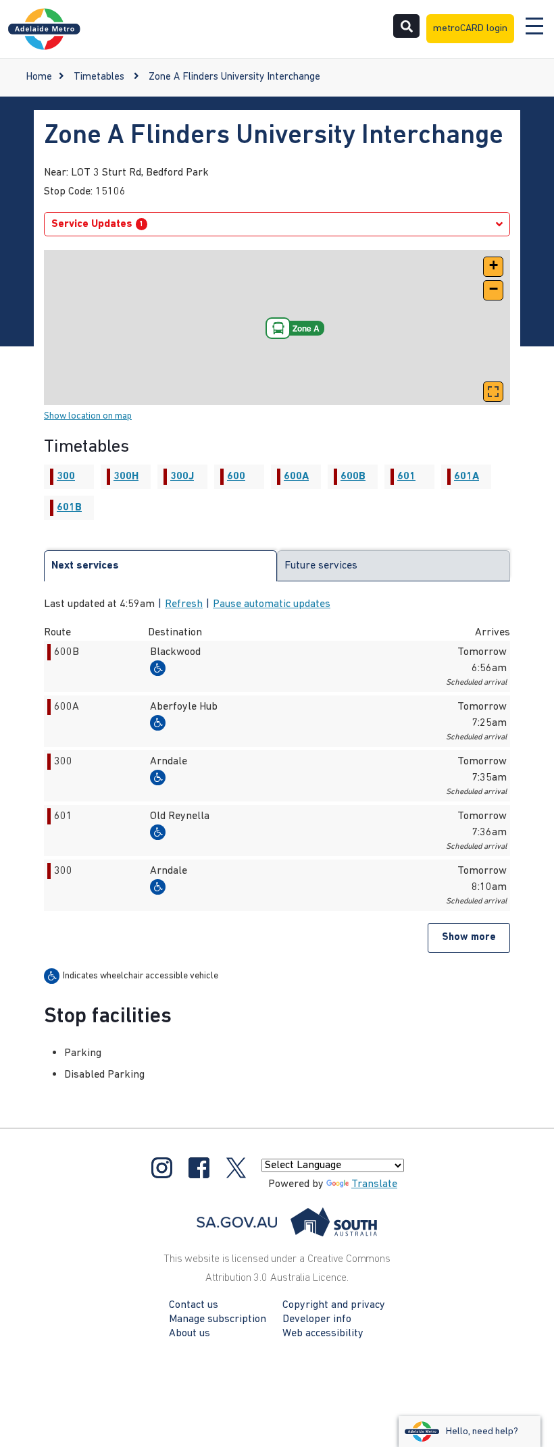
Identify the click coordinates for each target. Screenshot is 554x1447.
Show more (469, 937)
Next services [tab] (85, 565)
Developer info (316, 1319)
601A (466, 476)
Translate (374, 1184)
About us (189, 1333)
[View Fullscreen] (493, 392)
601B (69, 507)
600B (353, 476)
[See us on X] (236, 1167)
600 (236, 476)
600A (296, 476)
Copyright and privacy (333, 1305)
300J (182, 476)
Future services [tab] (320, 565)
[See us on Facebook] (199, 1167)
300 (66, 476)
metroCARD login (470, 29)
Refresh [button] (184, 604)
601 (406, 476)
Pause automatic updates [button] (271, 604)
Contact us (193, 1305)
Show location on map (88, 416)
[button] (493, 267)
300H (126, 476)
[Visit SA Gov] (287, 1222)
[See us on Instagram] (162, 1167)
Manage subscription (217, 1319)
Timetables (99, 77)
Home (39, 77)
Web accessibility (322, 1333)
